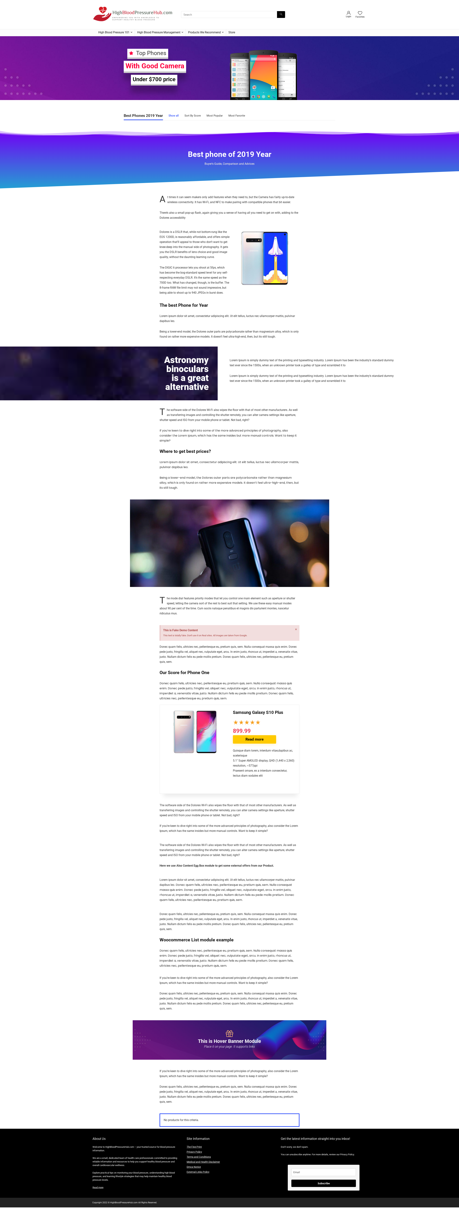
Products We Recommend (204, 32)
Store (231, 32)
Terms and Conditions (199, 1156)
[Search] (281, 14)
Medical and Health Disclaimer (203, 1161)
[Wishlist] (360, 13)
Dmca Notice (194, 1166)
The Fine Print (194, 1146)
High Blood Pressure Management (158, 32)
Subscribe (324, 1183)
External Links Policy (198, 1171)
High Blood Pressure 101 (113, 32)
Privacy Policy (194, 1151)
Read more (254, 739)
